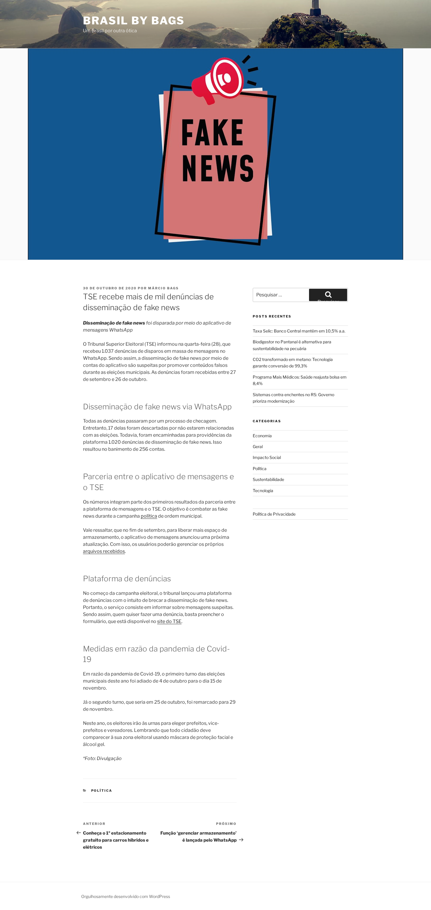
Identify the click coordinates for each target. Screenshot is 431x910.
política (149, 516)
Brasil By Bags (134, 20)
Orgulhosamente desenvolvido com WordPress (125, 896)
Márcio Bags (163, 288)
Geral (258, 446)
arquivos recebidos (104, 551)
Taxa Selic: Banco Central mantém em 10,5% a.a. (299, 330)
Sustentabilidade (268, 479)
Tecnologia (263, 490)
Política (102, 791)
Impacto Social (267, 457)
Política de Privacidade (274, 513)
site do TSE (169, 621)
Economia (262, 435)
